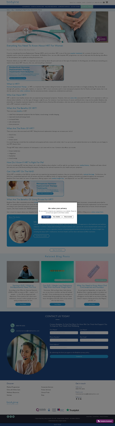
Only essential (68, 216)
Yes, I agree (46, 216)
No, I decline (56, 216)
